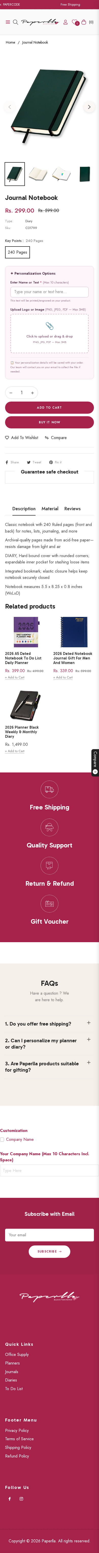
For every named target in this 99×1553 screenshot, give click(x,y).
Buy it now (49, 422)
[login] (63, 22)
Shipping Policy (18, 1447)
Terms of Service (19, 1439)
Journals (11, 1372)
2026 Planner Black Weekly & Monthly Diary (22, 732)
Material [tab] (50, 509)
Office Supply (17, 1354)
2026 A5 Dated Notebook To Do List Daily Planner (23, 658)
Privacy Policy (17, 1430)
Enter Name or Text (39, 282)
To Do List (14, 1389)
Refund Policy (17, 1456)
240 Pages (17, 252)
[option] (49, 105)
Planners (12, 1363)
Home (10, 42)
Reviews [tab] (72, 509)
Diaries (11, 1380)
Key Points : (24, 240)
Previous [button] (9, 106)
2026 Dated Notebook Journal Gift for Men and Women (72, 658)
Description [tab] (24, 509)
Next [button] (89, 106)
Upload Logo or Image (48, 309)
